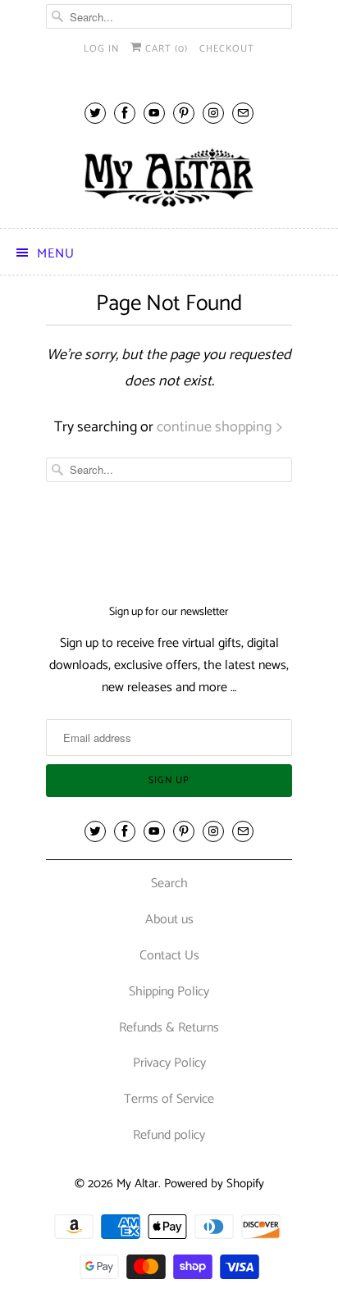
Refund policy (169, 1135)
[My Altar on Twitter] (95, 112)
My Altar (137, 1183)
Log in (101, 49)
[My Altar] (169, 177)
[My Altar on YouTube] (154, 112)
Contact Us (169, 956)
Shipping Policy (169, 992)
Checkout (226, 49)
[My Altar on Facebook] (124, 112)
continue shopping (216, 427)
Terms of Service (169, 1099)
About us (169, 919)
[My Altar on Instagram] (213, 112)
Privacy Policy (169, 1063)
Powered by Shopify (214, 1183)
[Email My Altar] (243, 112)
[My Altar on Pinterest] (183, 112)
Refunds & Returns (169, 1028)
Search (169, 883)
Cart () (165, 49)
